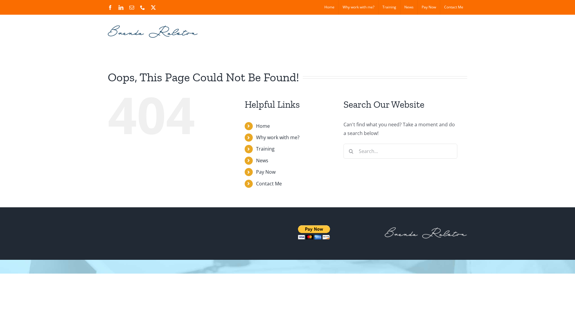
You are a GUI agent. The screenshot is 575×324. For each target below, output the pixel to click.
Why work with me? (277, 137)
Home (263, 126)
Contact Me (269, 183)
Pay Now (266, 172)
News (262, 160)
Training (265, 149)
